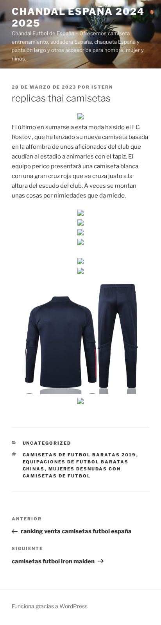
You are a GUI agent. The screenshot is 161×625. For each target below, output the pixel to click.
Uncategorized (47, 443)
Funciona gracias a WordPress (50, 606)
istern (102, 87)
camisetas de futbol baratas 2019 (79, 455)
